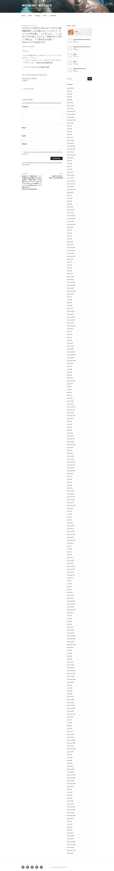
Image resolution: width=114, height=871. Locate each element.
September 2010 (71, 609)
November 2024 (71, 149)
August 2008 (70, 682)
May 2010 (69, 621)
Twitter (31, 89)
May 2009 (69, 656)
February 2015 (70, 456)
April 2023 (69, 204)
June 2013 (69, 514)
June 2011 (69, 583)
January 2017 (70, 404)
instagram (37, 15)
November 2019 (71, 320)
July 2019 (69, 331)
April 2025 (69, 134)
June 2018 (69, 369)
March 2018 (70, 378)
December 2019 (71, 317)
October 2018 (70, 357)
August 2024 (70, 157)
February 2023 (70, 210)
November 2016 (71, 410)
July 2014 (69, 476)
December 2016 (71, 407)
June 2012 (69, 549)
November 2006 (71, 743)
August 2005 (70, 786)
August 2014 (70, 473)
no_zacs (33, 25)
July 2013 (69, 511)
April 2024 (69, 169)
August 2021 (70, 259)
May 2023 (69, 201)
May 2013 (69, 517)
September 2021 (71, 256)
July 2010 (69, 615)
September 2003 (71, 850)
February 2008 (70, 699)
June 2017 (69, 389)
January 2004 (70, 838)
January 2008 (70, 702)
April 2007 (69, 728)
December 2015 (71, 438)
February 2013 (70, 525)
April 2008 (69, 693)
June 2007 (69, 722)
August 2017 (70, 383)
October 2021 (70, 253)
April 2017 (69, 395)
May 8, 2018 (45, 67)
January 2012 (70, 563)
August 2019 (70, 328)
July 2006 (69, 754)
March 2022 (70, 241)
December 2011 (71, 566)
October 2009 (70, 641)
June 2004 (69, 824)
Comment (25, 106)
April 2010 (69, 624)
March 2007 (70, 731)
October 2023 (70, 186)
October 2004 (70, 812)
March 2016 (70, 433)
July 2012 (69, 546)
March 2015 (70, 453)
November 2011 (71, 569)
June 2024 (69, 163)
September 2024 (71, 154)
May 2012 (69, 551)
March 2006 (70, 766)
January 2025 (70, 143)
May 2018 (69, 372)
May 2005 (69, 795)
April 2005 (69, 798)
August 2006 (70, 751)
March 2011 (70, 592)
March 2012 (70, 557)
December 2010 (71, 601)
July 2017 (69, 386)
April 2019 (69, 340)
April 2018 (69, 375)
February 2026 (70, 105)
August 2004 (70, 818)
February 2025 (70, 140)
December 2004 (71, 806)
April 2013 (69, 520)
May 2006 (69, 760)
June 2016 (69, 424)
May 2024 (69, 166)
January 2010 (70, 633)
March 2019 (70, 343)
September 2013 (71, 505)
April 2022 (69, 238)
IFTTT (25, 80)
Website (24, 144)
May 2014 (69, 482)
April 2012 (69, 554)
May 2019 (69, 337)
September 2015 (71, 444)
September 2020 (71, 291)
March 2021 (70, 273)
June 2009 (69, 653)
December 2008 (71, 670)
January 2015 (70, 459)
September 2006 (71, 748)
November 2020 (71, 285)
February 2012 (70, 560)
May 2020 (69, 302)
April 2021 (69, 270)
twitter (30, 15)
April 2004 (69, 830)
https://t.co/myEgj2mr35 (44, 62)
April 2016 (69, 430)
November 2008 (71, 673)
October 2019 (70, 323)
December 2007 (71, 705)
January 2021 (70, 279)
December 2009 (71, 635)
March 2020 (70, 308)
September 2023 (71, 189)
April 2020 (69, 305)
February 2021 (70, 276)
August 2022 (70, 227)
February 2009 (70, 664)
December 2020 (71, 282)
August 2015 (70, 447)
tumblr (23, 15)
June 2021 (69, 265)
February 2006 (70, 769)
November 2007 (71, 708)
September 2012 (71, 540)
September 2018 (71, 360)
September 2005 (71, 783)
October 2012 (70, 537)
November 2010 (71, 604)
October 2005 (70, 780)
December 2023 (71, 181)
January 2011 (70, 598)
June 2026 (69, 94)
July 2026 (69, 91)
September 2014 (71, 470)
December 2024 (71, 146)
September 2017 (71, 381)
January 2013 (70, 528)
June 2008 (69, 688)
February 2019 (70, 346)
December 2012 (71, 531)
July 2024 (69, 160)
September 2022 (71, 224)
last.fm (45, 15)
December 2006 (71, 740)
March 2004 (70, 833)
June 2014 (69, 479)
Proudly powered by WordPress (59, 867)
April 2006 (69, 763)
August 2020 (70, 294)
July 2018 (69, 366)
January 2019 (70, 349)
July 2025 (69, 125)
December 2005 (71, 775)
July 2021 (69, 262)
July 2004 (69, 821)
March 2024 (70, 172)
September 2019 (71, 325)
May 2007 (69, 725)
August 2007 (70, 717)
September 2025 (71, 120)
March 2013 (70, 522)
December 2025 (71, 111)
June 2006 (69, 757)
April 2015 (69, 450)
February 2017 (70, 401)
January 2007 (70, 737)
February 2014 (70, 491)
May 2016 (69, 427)
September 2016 (71, 415)
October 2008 (70, 676)
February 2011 (70, 595)
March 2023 (70, 207)
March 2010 (70, 627)
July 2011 (69, 580)
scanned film (53, 15)
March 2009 (70, 662)
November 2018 (71, 354)
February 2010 (70, 630)
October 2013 (70, 502)
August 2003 (70, 853)
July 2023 (69, 195)
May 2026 (69, 96)
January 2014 (70, 494)
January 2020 (70, 314)
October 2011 (70, 572)
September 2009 (71, 644)
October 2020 (70, 288)
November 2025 (71, 114)
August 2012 (70, 543)
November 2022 (71, 218)
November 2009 (71, 638)
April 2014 (69, 485)
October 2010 (70, 607)
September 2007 (71, 714)
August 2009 (70, 647)
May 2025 (69, 131)
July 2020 (69, 296)
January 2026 (70, 108)
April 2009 (69, 659)
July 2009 (69, 650)
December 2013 (71, 496)
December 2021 (71, 247)
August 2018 (70, 363)
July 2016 (69, 421)
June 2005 (69, 792)
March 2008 (70, 696)
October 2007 (70, 711)
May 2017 (69, 392)
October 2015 (70, 441)
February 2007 (70, 734)
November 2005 (71, 777)
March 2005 (70, 801)
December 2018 (71, 352)
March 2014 (70, 488)
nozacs (76, 31)
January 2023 (70, 212)
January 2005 (70, 804)
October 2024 (70, 152)
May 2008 (69, 691)
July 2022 (69, 230)
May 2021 (69, 267)
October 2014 (70, 467)
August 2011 (70, 578)
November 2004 (71, 809)
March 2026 (70, 102)
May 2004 (69, 827)
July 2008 (69, 685)
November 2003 (71, 844)
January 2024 (70, 178)
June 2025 (69, 128)
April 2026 (69, 99)
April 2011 (69, 589)
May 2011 (69, 586)
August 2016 (70, 418)
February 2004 (70, 835)
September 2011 (71, 575)
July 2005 (69, 789)
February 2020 (70, 311)
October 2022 (70, 221)
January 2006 (70, 772)
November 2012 (71, 534)
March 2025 (70, 137)
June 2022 (69, 233)
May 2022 (69, 236)
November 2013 (71, 499)
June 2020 (69, 299)
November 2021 (71, 250)
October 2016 (70, 412)
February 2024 (70, 175)
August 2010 (70, 612)
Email (24, 136)
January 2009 (70, 667)
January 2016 (70, 436)
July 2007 (69, 719)
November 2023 (71, 183)
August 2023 (70, 192)
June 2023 (69, 198)
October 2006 (70, 746)
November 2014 (71, 465)
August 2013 (70, 508)
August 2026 (70, 88)
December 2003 (71, 841)
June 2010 (69, 618)
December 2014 (71, 462)
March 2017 (70, 398)
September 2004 (71, 815)
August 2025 (70, 123)
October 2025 (70, 117)
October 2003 (70, 847)
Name (24, 127)
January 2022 (70, 244)
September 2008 (71, 679)
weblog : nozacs (37, 5)
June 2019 (69, 334)
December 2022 (71, 215)
